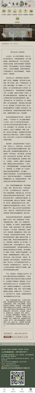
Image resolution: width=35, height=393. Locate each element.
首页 (11, 43)
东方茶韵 (26, 349)
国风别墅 (14, 349)
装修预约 (7, 337)
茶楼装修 (14, 14)
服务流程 (15, 337)
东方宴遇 (20, 349)
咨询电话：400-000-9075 (15, 333)
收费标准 (24, 337)
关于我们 (4, 14)
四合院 (9, 349)
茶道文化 (20, 14)
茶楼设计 (9, 14)
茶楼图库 (31, 14)
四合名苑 (3, 349)
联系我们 (17, 22)
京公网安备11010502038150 (11, 366)
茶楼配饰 (25, 14)
